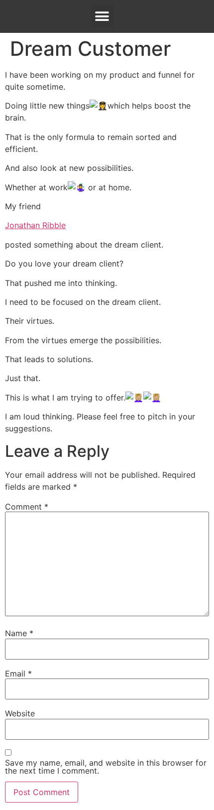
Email (18, 673)
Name (19, 633)
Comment (26, 507)
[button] (102, 16)
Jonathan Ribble (35, 225)
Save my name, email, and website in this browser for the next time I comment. (106, 767)
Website (20, 713)
